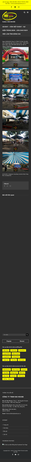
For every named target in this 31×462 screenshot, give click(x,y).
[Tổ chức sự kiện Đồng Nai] (14, 444)
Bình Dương (7, 369)
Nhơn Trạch (16, 353)
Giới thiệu (5, 428)
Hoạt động (16, 174)
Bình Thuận (16, 369)
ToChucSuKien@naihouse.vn (18, 3)
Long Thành (7, 353)
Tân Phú (14, 359)
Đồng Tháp (14, 372)
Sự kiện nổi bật (22, 174)
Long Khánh (7, 356)
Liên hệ (5, 434)
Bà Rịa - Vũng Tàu (8, 379)
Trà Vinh (13, 375)
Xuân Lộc (6, 359)
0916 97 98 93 (21, 2)
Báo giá (5, 431)
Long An (24, 369)
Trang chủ (5, 424)
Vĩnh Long (21, 375)
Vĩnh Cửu (13, 350)
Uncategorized (8, 175)
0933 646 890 (13, 2)
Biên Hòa (6, 350)
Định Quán (21, 359)
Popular (9, 341)
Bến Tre (22, 372)
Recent (22, 341)
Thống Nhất (16, 356)
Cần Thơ (6, 375)
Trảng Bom (22, 350)
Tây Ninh (6, 372)
